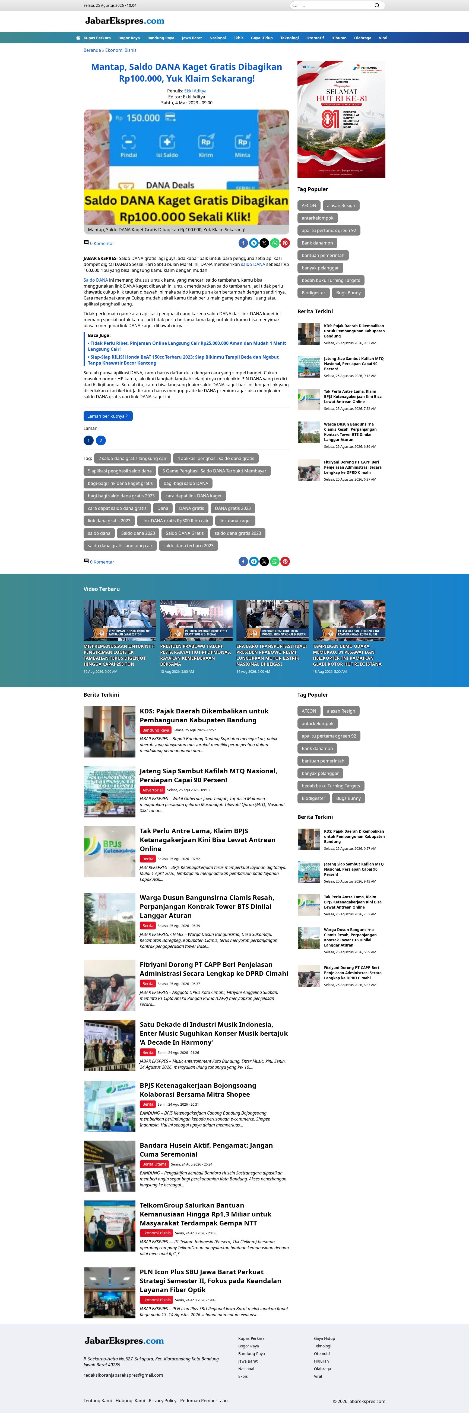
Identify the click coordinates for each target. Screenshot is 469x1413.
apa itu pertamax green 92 (329, 230)
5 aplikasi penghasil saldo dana (120, 471)
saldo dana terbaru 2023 (188, 546)
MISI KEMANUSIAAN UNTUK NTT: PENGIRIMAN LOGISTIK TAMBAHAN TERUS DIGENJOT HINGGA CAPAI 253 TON (119, 655)
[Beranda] (78, 37)
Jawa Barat (192, 37)
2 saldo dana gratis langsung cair (133, 458)
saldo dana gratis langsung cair (120, 546)
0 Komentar (101, 243)
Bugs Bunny (348, 293)
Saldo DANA (96, 280)
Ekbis (238, 37)
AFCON (309, 205)
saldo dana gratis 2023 (238, 533)
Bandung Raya (160, 37)
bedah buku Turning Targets (331, 280)
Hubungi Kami (130, 1401)
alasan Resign (341, 205)
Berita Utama (154, 1164)
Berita (147, 858)
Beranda (92, 50)
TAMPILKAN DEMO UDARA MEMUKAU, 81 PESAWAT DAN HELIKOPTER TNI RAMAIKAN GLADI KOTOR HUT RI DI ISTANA (347, 655)
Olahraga (362, 37)
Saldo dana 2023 (138, 533)
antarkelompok (318, 218)
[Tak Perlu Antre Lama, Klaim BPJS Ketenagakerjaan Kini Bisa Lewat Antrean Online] (309, 399)
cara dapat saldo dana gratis (117, 508)
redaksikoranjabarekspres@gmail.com (123, 1375)
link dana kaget (235, 521)
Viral (383, 37)
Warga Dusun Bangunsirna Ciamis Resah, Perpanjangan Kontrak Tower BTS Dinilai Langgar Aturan (350, 431)
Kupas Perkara (97, 37)
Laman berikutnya (106, 416)
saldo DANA (253, 264)
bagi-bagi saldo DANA (186, 483)
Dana (162, 508)
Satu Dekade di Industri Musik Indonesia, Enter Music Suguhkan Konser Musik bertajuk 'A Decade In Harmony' (214, 1033)
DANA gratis (191, 508)
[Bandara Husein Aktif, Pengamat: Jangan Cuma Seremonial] (109, 1166)
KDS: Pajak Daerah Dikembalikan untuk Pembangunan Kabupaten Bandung (354, 331)
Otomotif (315, 37)
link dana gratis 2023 (109, 521)
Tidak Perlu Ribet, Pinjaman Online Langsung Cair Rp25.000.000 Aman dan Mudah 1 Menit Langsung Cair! (187, 346)
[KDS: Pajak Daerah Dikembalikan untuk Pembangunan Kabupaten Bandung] (309, 334)
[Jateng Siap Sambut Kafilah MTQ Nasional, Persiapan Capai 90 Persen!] (309, 367)
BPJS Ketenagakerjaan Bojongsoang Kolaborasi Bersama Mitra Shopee (198, 1090)
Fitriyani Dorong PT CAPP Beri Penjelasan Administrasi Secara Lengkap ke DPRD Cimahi (353, 467)
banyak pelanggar (320, 268)
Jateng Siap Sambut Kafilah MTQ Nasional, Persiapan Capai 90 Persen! (354, 363)
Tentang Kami (98, 1401)
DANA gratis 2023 (233, 508)
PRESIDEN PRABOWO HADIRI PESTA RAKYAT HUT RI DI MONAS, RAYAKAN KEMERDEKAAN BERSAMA (195, 655)
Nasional (218, 37)
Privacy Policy (162, 1401)
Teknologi (289, 37)
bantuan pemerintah (323, 255)
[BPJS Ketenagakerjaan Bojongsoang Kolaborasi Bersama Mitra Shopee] (109, 1106)
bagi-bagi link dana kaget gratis (120, 483)
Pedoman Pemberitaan (204, 1401)
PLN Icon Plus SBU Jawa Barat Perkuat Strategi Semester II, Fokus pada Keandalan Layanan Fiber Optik (210, 1280)
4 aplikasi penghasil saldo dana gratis (216, 458)
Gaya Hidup (262, 37)
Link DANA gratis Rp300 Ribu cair (175, 521)
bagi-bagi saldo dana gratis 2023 (121, 496)
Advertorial (152, 790)
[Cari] (377, 5)
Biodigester (313, 293)
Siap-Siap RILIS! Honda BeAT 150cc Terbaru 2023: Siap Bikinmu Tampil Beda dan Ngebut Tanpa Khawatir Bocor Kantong (183, 360)
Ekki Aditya (195, 91)
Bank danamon (317, 243)
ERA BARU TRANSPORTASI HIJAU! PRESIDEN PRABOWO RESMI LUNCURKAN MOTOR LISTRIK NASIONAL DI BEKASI (271, 655)
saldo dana (99, 533)
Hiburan (339, 37)
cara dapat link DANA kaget (194, 496)
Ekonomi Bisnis (121, 50)
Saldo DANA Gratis (185, 533)
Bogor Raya (129, 37)
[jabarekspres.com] (125, 21)
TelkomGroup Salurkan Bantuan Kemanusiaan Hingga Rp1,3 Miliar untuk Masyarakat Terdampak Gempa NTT (205, 1213)
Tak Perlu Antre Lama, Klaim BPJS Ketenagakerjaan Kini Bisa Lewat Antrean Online (353, 396)
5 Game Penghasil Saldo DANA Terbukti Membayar (215, 471)
